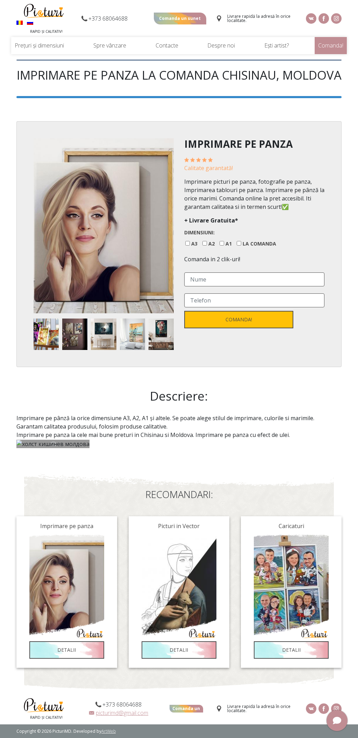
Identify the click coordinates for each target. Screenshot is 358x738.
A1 (228, 244)
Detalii (66, 649)
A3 (194, 244)
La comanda (259, 244)
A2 (211, 244)
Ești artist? (276, 45)
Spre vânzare (109, 45)
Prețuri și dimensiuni (39, 45)
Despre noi (221, 45)
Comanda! (330, 45)
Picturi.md (43, 11)
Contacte (167, 45)
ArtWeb (108, 731)
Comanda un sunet (180, 18)
